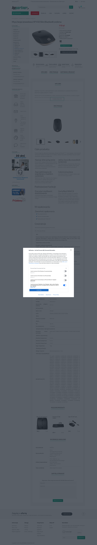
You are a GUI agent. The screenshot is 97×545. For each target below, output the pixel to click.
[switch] (65, 271)
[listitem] (48, 268)
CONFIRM (39, 290)
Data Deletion (41, 294)
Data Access (48, 294)
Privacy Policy (56, 294)
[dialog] (48, 272)
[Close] (71, 250)
